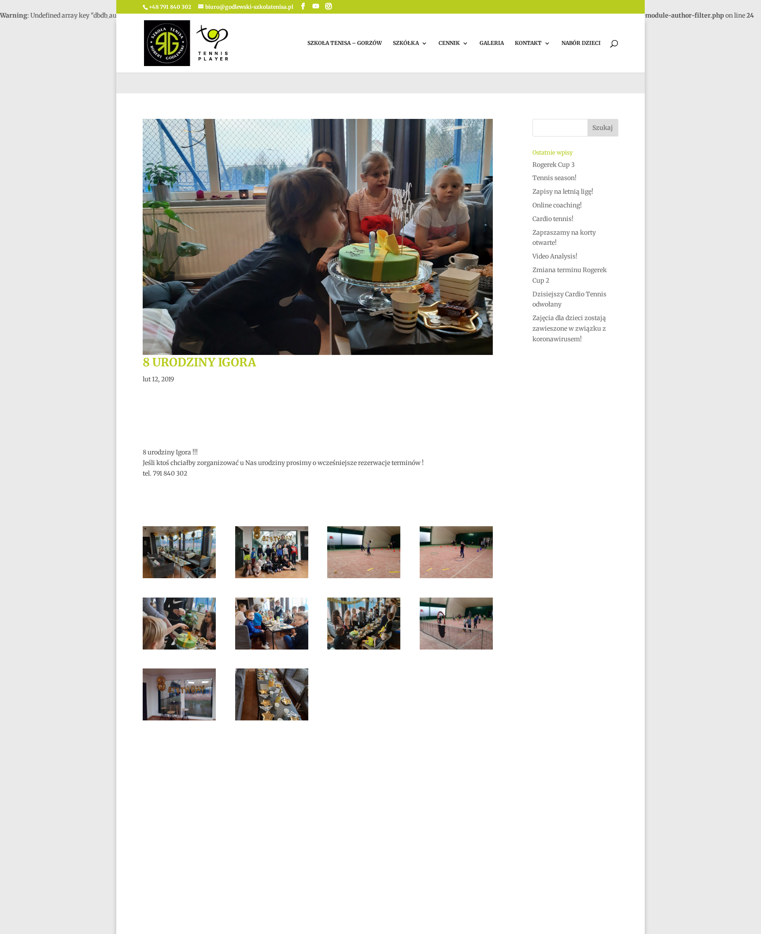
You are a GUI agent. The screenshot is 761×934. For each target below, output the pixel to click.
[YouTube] (316, 6)
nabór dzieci (581, 43)
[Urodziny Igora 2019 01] (179, 578)
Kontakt (528, 43)
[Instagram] (328, 6)
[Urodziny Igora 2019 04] (456, 649)
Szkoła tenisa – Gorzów (344, 43)
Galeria (492, 43)
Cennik (449, 43)
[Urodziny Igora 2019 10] (363, 578)
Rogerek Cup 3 (553, 165)
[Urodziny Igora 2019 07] (271, 649)
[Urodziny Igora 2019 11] (271, 578)
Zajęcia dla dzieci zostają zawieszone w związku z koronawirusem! (569, 328)
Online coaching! (557, 205)
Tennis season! (554, 178)
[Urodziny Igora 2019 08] (179, 649)
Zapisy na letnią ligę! (562, 192)
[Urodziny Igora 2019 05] (363, 649)
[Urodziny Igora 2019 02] (271, 720)
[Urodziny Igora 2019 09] (456, 578)
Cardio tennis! (552, 219)
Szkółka (406, 43)
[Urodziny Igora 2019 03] (179, 720)
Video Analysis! (554, 256)
